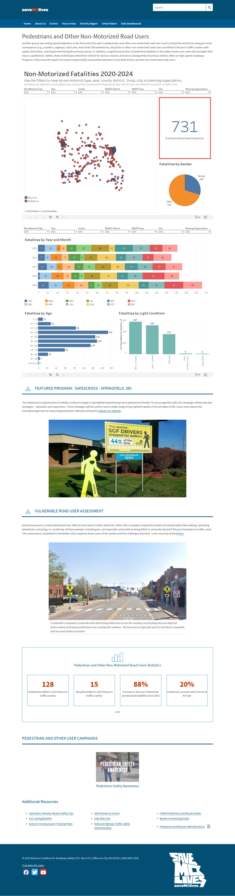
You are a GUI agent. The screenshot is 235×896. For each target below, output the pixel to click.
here (181, 533)
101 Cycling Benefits (40, 818)
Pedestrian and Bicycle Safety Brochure (182, 826)
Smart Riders (109, 23)
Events (54, 23)
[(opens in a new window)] (26, 872)
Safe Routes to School (107, 813)
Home (27, 23)
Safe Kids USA (102, 818)
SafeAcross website (109, 410)
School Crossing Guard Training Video (51, 823)
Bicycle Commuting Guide (174, 818)
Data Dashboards (131, 23)
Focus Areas (69, 23)
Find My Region (89, 23)
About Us (40, 23)
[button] (117, 458)
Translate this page (33, 865)
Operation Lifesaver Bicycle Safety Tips (51, 813)
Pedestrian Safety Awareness (117, 786)
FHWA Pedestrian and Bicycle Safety (180, 813)
